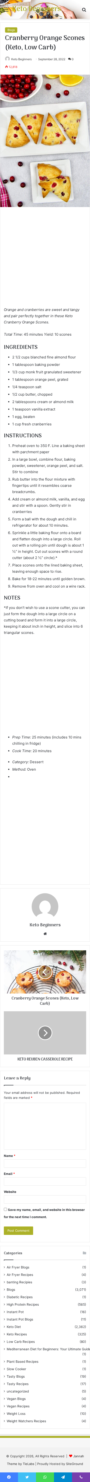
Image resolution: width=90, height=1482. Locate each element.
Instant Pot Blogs (20, 1319)
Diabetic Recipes (20, 1297)
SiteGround (74, 1464)
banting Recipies (19, 1282)
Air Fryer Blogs (18, 1267)
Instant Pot (15, 1312)
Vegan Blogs (16, 1399)
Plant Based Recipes (22, 1361)
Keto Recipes (17, 1334)
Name (9, 1156)
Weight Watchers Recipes (26, 1421)
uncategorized (18, 1391)
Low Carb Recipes (21, 1342)
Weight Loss (16, 1414)
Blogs (11, 30)
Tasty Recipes (18, 1384)
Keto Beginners (21, 59)
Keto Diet (14, 1327)
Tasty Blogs (16, 1376)
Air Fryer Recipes (20, 1275)
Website (10, 1192)
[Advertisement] (45, 259)
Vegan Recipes (18, 1406)
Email (9, 1174)
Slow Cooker (16, 1369)
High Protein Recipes (23, 1304)
